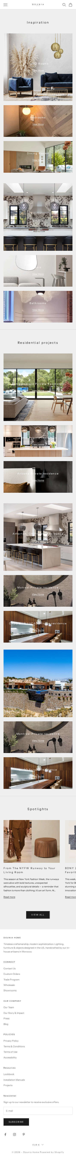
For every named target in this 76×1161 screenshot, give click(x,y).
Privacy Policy (11, 1040)
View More (38, 70)
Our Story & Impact (14, 1013)
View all (38, 914)
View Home (38, 390)
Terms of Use (10, 1051)
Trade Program (11, 979)
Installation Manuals (14, 1079)
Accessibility (10, 1057)
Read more (9, 896)
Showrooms (10, 990)
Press (6, 1018)
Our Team (9, 1007)
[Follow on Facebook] (5, 1134)
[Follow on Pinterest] (23, 1134)
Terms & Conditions (14, 1046)
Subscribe (16, 1122)
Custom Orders (12, 973)
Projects (8, 1085)
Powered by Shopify (52, 1152)
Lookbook (9, 1074)
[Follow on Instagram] (14, 1134)
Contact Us (10, 968)
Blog (6, 1024)
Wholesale (9, 985)
